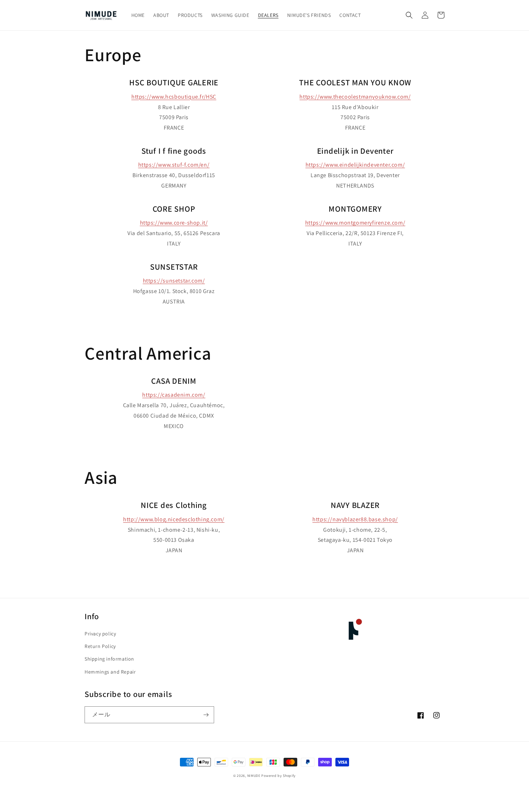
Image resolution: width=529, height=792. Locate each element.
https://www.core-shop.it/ (174, 222)
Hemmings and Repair (110, 672)
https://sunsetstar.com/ (174, 280)
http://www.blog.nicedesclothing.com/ (174, 519)
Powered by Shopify (278, 775)
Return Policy (100, 646)
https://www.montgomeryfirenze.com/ (355, 222)
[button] (409, 15)
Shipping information (109, 659)
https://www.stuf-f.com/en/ (174, 164)
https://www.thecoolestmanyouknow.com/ (355, 96)
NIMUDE (254, 775)
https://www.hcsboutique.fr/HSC (173, 96)
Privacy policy (100, 633)
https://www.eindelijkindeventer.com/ (355, 164)
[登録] (206, 714)
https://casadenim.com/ (173, 395)
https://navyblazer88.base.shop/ (355, 519)
